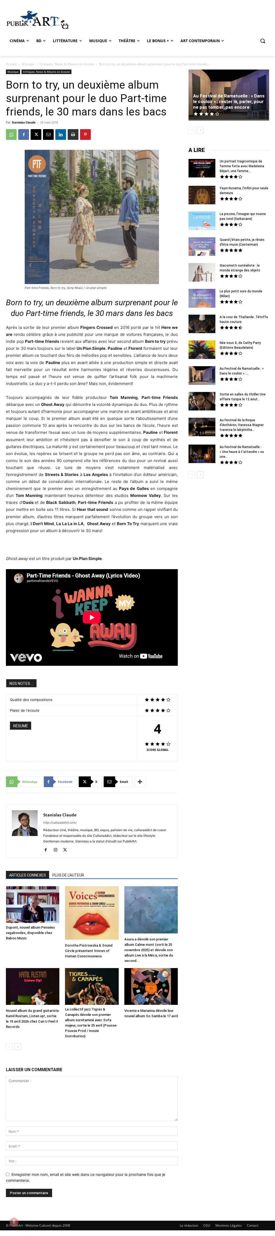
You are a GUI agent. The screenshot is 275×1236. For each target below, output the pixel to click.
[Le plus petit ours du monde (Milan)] (202, 299)
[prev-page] (9, 1047)
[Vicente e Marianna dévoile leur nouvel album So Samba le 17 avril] (151, 987)
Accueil (11, 64)
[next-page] (18, 1047)
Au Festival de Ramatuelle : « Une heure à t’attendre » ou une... (242, 452)
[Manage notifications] (14, 1222)
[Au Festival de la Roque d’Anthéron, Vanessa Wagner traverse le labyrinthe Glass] (202, 428)
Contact (252, 1225)
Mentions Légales (228, 1225)
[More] (140, 781)
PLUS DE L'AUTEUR (68, 875)
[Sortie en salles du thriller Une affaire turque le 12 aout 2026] (202, 402)
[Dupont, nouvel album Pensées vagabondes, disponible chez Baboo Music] (32, 904)
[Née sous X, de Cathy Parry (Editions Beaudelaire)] (202, 350)
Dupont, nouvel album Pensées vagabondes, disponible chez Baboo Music (30, 932)
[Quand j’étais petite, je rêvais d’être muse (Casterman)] (202, 247)
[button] (262, 40)
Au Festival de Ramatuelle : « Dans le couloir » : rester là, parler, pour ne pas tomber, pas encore (229, 101)
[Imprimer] (73, 134)
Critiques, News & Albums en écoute (67, 64)
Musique (28, 64)
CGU (206, 1225)
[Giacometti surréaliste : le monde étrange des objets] (202, 273)
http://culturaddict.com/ (60, 822)
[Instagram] (57, 850)
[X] (36, 134)
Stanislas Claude (24, 122)
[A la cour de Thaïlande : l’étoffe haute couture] (202, 325)
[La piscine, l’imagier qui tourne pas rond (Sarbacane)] (202, 221)
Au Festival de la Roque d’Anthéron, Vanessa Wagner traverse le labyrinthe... (242, 425)
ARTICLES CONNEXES (27, 875)
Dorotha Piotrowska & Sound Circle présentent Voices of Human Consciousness (89, 950)
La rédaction (189, 1225)
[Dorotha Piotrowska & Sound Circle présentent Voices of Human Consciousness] (91, 913)
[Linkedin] (60, 134)
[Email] (48, 134)
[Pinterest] (85, 134)
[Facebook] (23, 134)
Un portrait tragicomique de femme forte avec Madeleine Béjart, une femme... (242, 166)
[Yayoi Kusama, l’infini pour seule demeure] (202, 196)
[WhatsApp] (11, 134)
